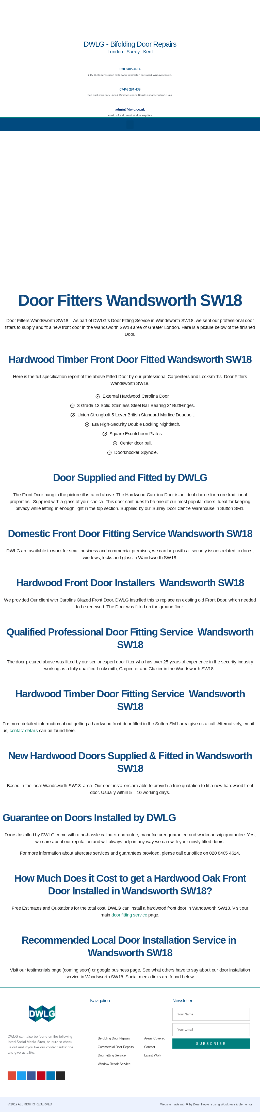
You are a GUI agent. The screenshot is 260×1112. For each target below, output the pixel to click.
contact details (24, 730)
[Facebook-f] (31, 1075)
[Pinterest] (41, 1075)
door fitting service (129, 914)
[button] (130, 124)
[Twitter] (21, 1075)
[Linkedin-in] (50, 1075)
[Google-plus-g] (12, 1075)
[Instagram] (60, 1075)
